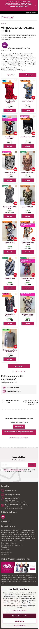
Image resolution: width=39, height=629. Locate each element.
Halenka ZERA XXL (27, 207)
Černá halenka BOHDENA (9, 137)
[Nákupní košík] (30, 17)
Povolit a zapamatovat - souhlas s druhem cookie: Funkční (18, 432)
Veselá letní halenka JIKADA (28, 279)
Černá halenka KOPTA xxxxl (9, 207)
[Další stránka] (24, 371)
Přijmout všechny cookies (19, 616)
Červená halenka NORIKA (10, 102)
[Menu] (35, 17)
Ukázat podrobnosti (19, 625)
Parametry (29, 75)
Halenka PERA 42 (10, 242)
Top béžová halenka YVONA (28, 243)
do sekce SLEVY (23, 6)
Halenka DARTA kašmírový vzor (9, 315)
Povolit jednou (19, 426)
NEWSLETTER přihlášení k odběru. (14, 470)
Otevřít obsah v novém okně (19, 438)
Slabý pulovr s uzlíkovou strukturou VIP (10, 351)
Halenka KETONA (10, 278)
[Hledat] (26, 17)
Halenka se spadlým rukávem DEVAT (28, 315)
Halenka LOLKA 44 (9, 172)
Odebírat (31, 465)
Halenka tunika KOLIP (27, 172)
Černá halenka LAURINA (28, 137)
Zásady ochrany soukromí (19, 611)
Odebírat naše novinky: (19, 460)
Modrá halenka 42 (27, 101)
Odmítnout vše (19, 621)
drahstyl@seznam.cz (10, 500)
